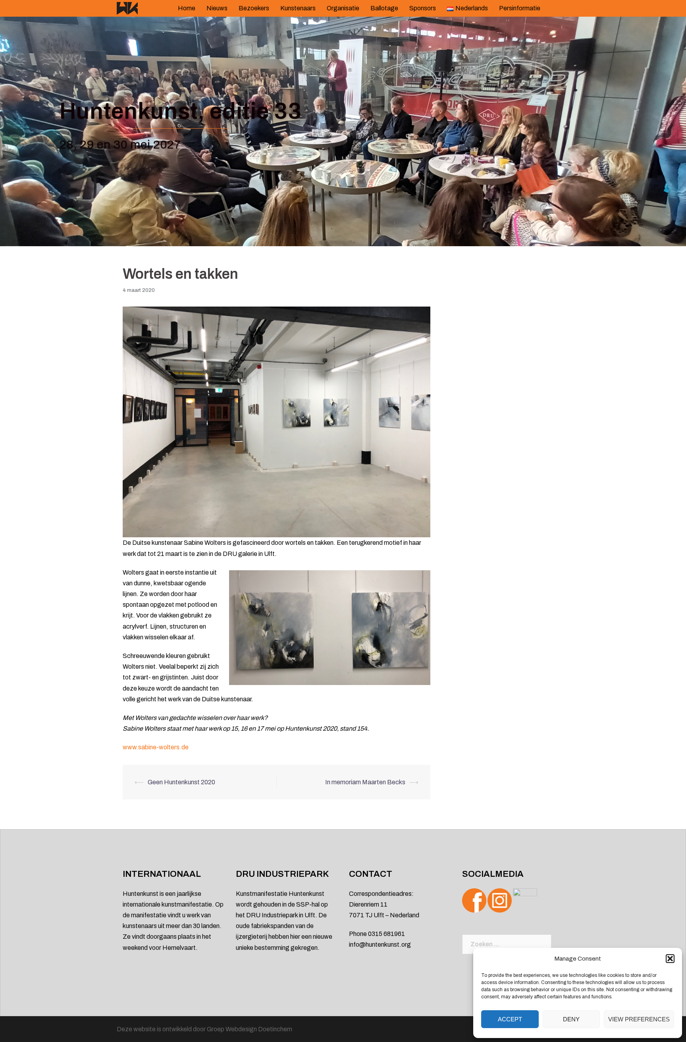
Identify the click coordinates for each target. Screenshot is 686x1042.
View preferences (639, 1019)
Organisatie (343, 8)
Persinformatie (519, 8)
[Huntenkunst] (127, 7)
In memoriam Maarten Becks (365, 782)
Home (186, 8)
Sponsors (422, 8)
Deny (571, 1019)
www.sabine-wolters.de (156, 747)
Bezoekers (254, 8)
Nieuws (216, 8)
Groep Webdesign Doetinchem (249, 1029)
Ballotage (384, 8)
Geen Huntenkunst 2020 (181, 782)
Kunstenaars (298, 8)
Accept (510, 1019)
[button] (670, 959)
